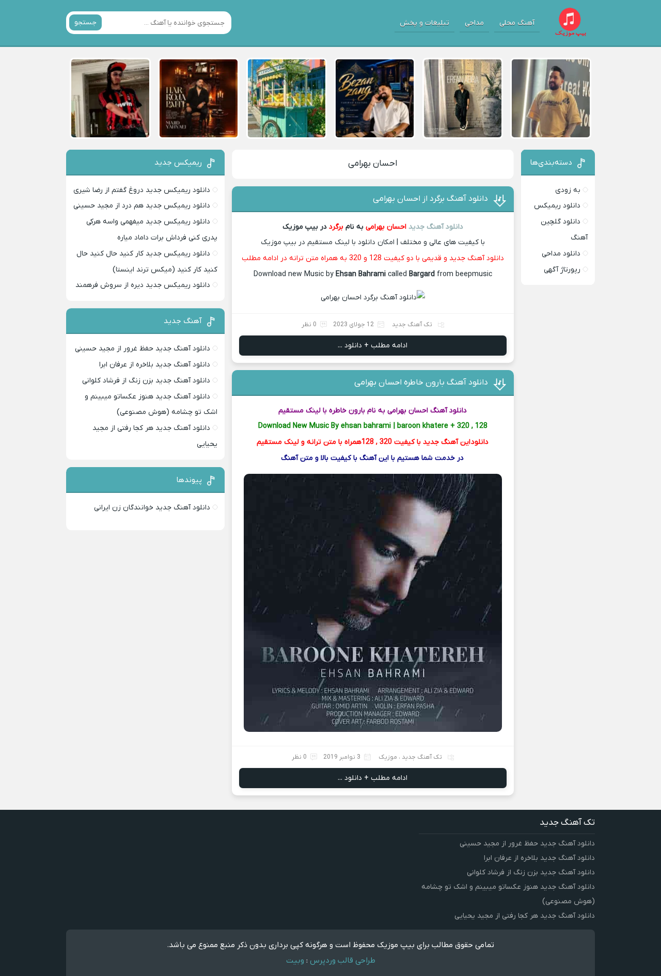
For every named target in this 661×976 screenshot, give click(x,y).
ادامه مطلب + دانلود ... (372, 345)
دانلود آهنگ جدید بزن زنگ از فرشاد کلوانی (146, 381)
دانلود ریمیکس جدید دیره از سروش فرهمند (142, 285)
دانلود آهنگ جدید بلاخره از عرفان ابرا (154, 365)
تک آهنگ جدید (412, 325)
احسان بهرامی (372, 163)
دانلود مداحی (561, 254)
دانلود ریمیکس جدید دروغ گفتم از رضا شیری (141, 190)
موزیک (388, 757)
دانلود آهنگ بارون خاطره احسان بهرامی (421, 382)
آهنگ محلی (516, 23)
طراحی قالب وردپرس (342, 960)
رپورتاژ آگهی (562, 270)
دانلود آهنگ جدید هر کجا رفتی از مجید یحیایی (524, 916)
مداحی (474, 23)
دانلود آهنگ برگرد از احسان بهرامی (430, 199)
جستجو (85, 22)
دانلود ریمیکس (557, 206)
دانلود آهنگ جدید (435, 227)
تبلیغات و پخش (424, 23)
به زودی (567, 190)
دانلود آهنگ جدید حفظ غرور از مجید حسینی (142, 349)
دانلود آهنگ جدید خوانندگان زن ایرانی (152, 508)
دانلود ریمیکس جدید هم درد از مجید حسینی (141, 206)
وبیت (295, 960)
